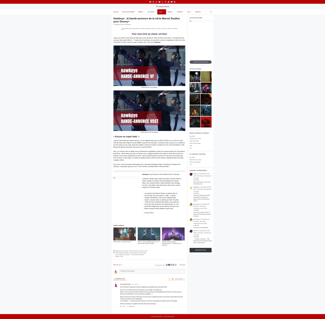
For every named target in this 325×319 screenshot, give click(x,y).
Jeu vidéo (151, 12)
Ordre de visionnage (195, 143)
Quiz (191, 145)
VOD (188, 12)
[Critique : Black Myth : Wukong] (195, 99)
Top (191, 148)
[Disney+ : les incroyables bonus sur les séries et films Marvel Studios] (149, 233)
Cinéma (140, 12)
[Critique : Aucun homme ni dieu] (206, 111)
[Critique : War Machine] (195, 122)
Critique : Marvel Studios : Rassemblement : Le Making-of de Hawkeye (171, 243)
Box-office (192, 136)
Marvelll (195, 204)
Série (160, 12)
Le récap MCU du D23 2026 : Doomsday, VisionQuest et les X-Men (202, 176)
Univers (179, 12)
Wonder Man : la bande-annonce (122, 241)
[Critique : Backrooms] (206, 77)
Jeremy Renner (134, 252)
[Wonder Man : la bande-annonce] (124, 233)
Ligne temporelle (194, 141)
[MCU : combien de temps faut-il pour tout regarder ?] (195, 88)
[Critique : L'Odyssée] (206, 99)
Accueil (115, 12)
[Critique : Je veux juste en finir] (195, 111)
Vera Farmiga (142, 252)
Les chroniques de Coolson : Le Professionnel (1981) (129, 254)
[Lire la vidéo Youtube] (149, 66)
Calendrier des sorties (195, 138)
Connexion (182, 264)
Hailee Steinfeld (119, 252)
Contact (198, 12)
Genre (170, 12)
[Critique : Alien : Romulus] (206, 122)
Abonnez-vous (200, 250)
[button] (126, 195)
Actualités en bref (128, 12)
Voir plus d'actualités (201, 62)
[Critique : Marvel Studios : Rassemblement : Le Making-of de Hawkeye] (173, 233)
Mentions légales (169, 316)
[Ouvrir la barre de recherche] (210, 11)
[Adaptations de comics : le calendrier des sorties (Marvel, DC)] (195, 77)
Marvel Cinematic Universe (136, 251)
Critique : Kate (119, 256)
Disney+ (126, 251)
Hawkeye (126, 252)
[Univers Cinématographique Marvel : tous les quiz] (206, 88)
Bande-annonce (119, 251)
